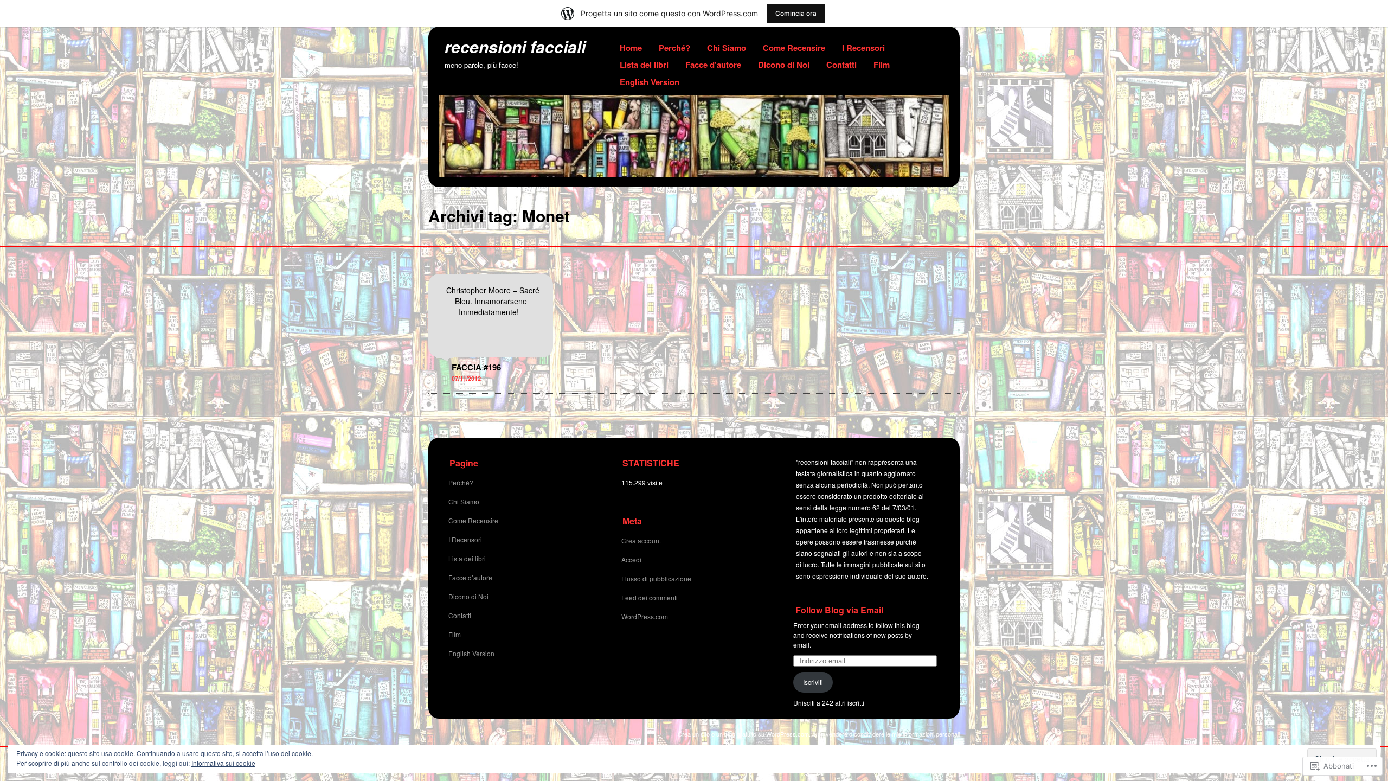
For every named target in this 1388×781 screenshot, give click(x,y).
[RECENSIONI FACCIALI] (694, 173)
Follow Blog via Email (839, 610)
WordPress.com (644, 616)
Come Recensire (794, 48)
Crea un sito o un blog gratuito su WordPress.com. (744, 733)
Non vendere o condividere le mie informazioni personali (886, 733)
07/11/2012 (466, 378)
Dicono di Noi (783, 65)
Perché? (674, 48)
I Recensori (863, 48)
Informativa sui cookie (223, 762)
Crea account (641, 540)
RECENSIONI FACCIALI (515, 46)
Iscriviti (813, 682)
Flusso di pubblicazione (656, 578)
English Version (649, 82)
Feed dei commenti (649, 597)
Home (631, 48)
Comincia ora (796, 13)
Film (881, 65)
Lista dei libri (644, 65)
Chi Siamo (726, 48)
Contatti (841, 65)
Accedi (631, 559)
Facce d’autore (713, 65)
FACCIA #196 (476, 367)
